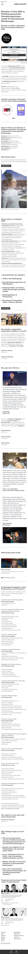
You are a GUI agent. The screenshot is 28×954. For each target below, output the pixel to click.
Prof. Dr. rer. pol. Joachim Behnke (10, 489)
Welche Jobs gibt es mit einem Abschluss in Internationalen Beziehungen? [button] (14, 863)
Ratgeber (3, 938)
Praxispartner (21, 426)
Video (13, 334)
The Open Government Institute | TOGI (10, 763)
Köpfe (2, 934)
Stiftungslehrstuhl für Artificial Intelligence (11, 664)
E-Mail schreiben (4, 925)
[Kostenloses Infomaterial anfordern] (11, 952)
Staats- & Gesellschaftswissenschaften (10, 808)
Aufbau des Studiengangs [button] (12, 278)
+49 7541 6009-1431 (9, 899)
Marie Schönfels (5, 569)
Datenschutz (17, 934)
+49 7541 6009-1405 (9, 922)
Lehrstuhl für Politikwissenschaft (8, 634)
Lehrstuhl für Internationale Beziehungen (10, 649)
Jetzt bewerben (5, 165)
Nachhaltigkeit (17, 932)
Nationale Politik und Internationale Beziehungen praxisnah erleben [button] (14, 289)
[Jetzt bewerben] (17, 952)
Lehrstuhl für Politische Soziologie (9, 695)
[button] (2, 943)
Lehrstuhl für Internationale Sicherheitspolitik (11, 748)
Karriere (3, 937)
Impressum (16, 937)
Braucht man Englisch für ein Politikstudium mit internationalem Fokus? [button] (13, 849)
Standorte (3, 935)
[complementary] (6, 2)
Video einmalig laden (14, 55)
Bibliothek (3, 932)
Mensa (2, 940)
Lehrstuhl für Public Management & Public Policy (12, 783)
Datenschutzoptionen (19, 935)
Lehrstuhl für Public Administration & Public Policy (13, 681)
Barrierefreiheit (17, 938)
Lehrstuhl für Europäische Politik (8, 719)
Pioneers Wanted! (16, 88)
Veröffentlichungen (7, 904)
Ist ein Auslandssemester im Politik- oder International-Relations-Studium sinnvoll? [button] (13, 856)
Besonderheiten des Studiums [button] (14, 275)
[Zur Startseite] (20, 4)
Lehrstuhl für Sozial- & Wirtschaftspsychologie (12, 600)
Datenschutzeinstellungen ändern (13, 57)
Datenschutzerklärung (17, 52)
